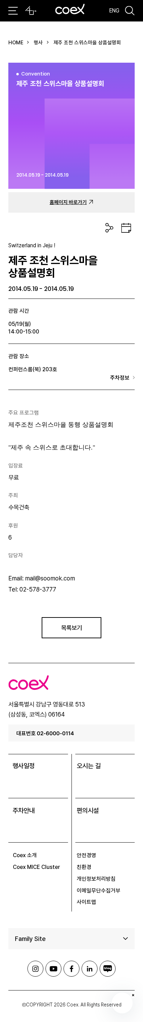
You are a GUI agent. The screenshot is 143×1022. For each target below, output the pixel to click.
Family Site (30, 938)
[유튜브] (53, 969)
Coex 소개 (25, 855)
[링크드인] (90, 969)
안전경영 (86, 855)
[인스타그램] (35, 969)
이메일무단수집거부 (98, 890)
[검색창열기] (130, 11)
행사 (38, 42)
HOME (15, 42)
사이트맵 (86, 902)
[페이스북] (71, 969)
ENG (114, 10)
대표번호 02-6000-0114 (45, 733)
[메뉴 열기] (13, 11)
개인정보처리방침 (96, 879)
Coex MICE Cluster (36, 867)
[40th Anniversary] (31, 11)
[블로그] (108, 969)
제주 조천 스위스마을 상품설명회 (87, 42)
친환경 (84, 867)
